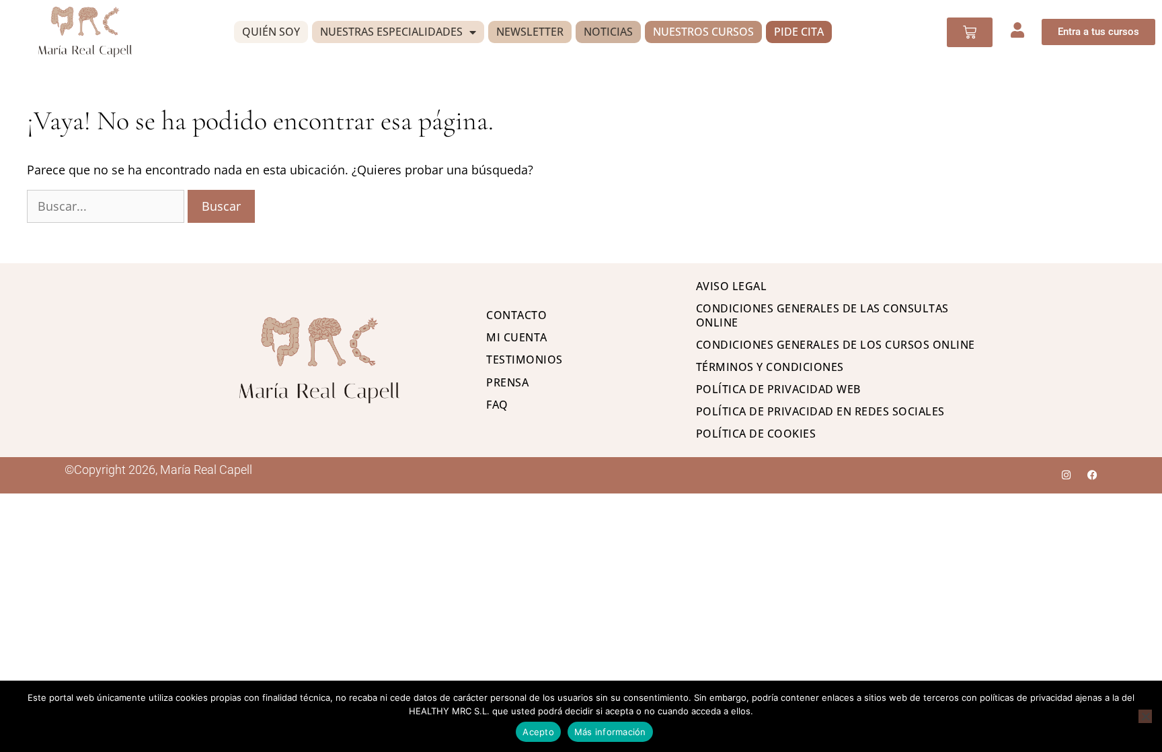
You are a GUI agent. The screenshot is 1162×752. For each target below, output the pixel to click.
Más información (610, 731)
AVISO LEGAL (731, 286)
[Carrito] (970, 32)
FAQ (497, 404)
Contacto (516, 315)
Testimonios (524, 359)
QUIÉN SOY (271, 31)
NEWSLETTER (530, 31)
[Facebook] (1092, 475)
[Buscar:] (107, 206)
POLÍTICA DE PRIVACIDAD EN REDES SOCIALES (820, 411)
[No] (1145, 716)
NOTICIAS (608, 31)
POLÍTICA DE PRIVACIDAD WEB (778, 389)
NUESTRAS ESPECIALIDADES (391, 31)
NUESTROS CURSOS (703, 31)
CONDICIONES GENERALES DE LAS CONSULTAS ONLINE (822, 315)
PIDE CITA (799, 31)
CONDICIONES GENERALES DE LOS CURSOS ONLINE (835, 344)
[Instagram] (1066, 475)
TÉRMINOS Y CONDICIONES (770, 367)
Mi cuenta (516, 337)
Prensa (507, 382)
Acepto (538, 731)
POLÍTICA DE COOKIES (756, 433)
